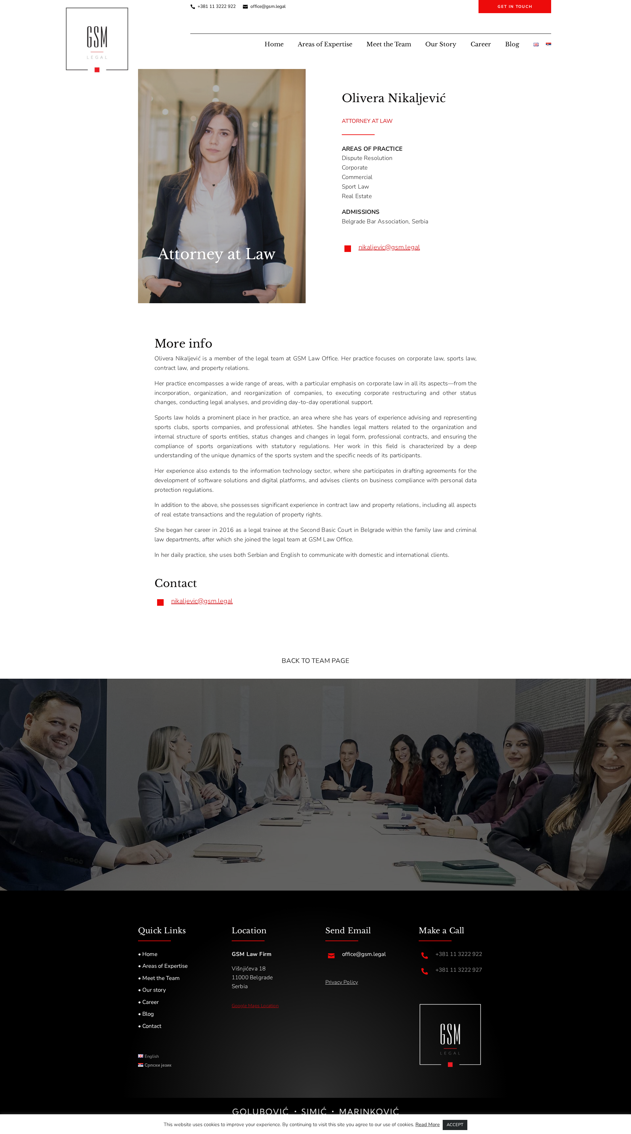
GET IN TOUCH (515, 6)
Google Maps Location (255, 1006)
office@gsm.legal (268, 7)
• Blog (146, 1014)
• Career (148, 1002)
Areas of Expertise (325, 45)
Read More (427, 1124)
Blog (512, 45)
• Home (147, 954)
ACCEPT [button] (455, 1125)
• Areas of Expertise (163, 966)
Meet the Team (388, 45)
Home (274, 45)
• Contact (149, 1026)
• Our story (152, 990)
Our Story (440, 45)
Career (481, 45)
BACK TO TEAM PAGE (315, 660)
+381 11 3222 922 (217, 7)
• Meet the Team (159, 978)
